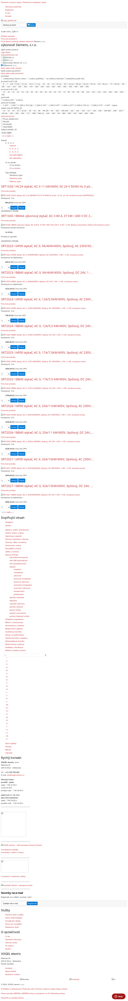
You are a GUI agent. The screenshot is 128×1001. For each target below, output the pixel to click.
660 (86, 113)
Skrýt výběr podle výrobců (11, 68)
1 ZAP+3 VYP (54, 105)
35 (27, 92)
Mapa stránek (10, 971)
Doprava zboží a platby (14, 915)
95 (123, 84)
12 (24, 84)
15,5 (31, 84)
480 (63, 113)
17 (37, 84)
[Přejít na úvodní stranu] (8, 20)
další (9, 136)
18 (44, 84)
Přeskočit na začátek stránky (12, 998)
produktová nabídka (10, 850)
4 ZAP (107, 105)
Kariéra (8, 949)
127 (88, 111)
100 (57, 111)
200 (42, 87)
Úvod (3, 41)
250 (53, 87)
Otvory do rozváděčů (13, 924)
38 (78, 84)
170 (31, 87)
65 (105, 84)
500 (81, 87)
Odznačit (4, 55)
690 (91, 113)
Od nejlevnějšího (16, 155)
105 (3, 87)
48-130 (45, 111)
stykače (22, 41)
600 (80, 113)
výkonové (29, 41)
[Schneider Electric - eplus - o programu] (14, 872)
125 (14, 87)
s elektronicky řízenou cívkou (14, 79)
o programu (5, 876)
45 (37, 92)
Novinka (7, 124)
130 (104, 92)
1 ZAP (13, 105)
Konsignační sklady (12, 921)
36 (30, 111)
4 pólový (19, 100)
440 (53, 113)
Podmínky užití (28, 989)
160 (25, 87)
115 (8, 87)
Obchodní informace (13, 939)
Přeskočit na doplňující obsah (34, 2)
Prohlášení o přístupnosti (11, 989)
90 (78, 92)
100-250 (64, 111)
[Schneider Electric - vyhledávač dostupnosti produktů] (16, 885)
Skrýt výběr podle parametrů (12, 73)
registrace (16, 876)
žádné (114, 105)
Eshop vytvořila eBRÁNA (10, 993)
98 (83, 92)
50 (93, 84)
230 (4, 113)
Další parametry (7, 116)
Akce (6, 122)
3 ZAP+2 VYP (97, 105)
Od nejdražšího (16, 158)
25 (59, 84)
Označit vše (13, 55)
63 (55, 92)
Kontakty (8, 968)
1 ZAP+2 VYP (40, 105)
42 (35, 111)
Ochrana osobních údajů (45, 989)
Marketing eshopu (58, 993)
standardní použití (75, 79)
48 (41, 92)
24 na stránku (15, 168)
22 (13, 92)
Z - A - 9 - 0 (14, 152)
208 (114, 111)
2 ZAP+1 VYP (67, 105)
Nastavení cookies (12, 974)
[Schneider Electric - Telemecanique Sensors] (21, 845)
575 (75, 113)
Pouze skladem (10, 119)
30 (65, 84)
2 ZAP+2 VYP (82, 105)
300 (64, 87)
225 (47, 87)
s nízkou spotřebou (36, 79)
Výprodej (7, 127)
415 (47, 113)
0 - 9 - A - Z (14, 149)
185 (36, 87)
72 (111, 84)
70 (64, 92)
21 (9, 111)
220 (120, 111)
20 (48, 84)
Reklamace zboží (12, 927)
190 (115, 92)
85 (73, 92)
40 (85, 84)
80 (117, 84)
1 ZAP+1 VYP (25, 105)
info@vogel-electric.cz (15, 775)
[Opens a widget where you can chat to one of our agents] (119, 997)
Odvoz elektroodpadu (13, 918)
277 (28, 113)
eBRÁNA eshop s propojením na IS (35, 993)
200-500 (107, 111)
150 (19, 87)
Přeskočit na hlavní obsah (11, 2)
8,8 (11, 84)
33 (24, 111)
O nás (7, 936)
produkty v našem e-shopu (13, 852)
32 (71, 84)
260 (22, 113)
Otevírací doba (11, 943)
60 (99, 84)
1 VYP (5, 105)
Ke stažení (9, 946)
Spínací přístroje (12, 41)
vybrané (13, 146)
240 (11, 113)
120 (93, 92)
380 (33, 113)
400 (76, 87)
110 (87, 92)
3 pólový (8, 100)
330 (70, 87)
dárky (23, 876)
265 (59, 87)
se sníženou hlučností (55, 79)
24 (53, 84)
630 (87, 87)
